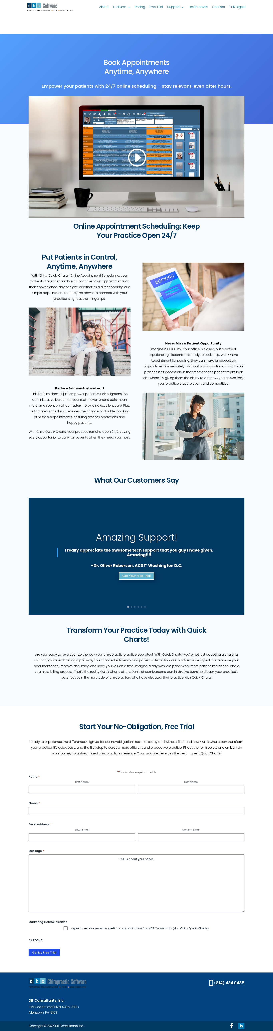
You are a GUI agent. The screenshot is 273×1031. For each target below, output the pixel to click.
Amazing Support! (136, 537)
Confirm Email (191, 830)
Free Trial (156, 7)
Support (173, 7)
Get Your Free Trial (136, 576)
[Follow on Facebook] (231, 1026)
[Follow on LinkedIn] (241, 1026)
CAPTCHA (35, 940)
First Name (82, 782)
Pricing (140, 7)
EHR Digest (238, 7)
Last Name (191, 782)
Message (36, 851)
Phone (34, 803)
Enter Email (82, 830)
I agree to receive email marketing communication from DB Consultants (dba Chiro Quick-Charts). (139, 928)
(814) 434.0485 (229, 983)
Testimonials (198, 7)
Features (120, 7)
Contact (218, 7)
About (104, 7)
